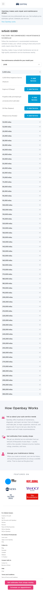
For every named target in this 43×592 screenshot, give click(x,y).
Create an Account (6, 515)
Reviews (4, 524)
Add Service (33, 80)
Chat (3, 571)
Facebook (4, 550)
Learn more (4, 537)
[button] (21, 72)
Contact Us (4, 563)
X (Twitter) (4, 557)
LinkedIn (4, 552)
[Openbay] (21, 4)
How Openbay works (9, 22)
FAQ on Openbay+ (6, 531)
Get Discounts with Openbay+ (9, 520)
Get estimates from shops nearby (20, 582)
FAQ (3, 542)
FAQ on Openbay (6, 529)
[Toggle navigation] (3, 4)
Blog (3, 548)
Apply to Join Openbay (7, 539)
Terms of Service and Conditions (10, 577)
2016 (5, 64)
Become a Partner (6, 565)
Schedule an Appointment (20, 587)
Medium (4, 554)
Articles (4, 522)
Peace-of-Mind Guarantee (8, 527)
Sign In (3, 518)
